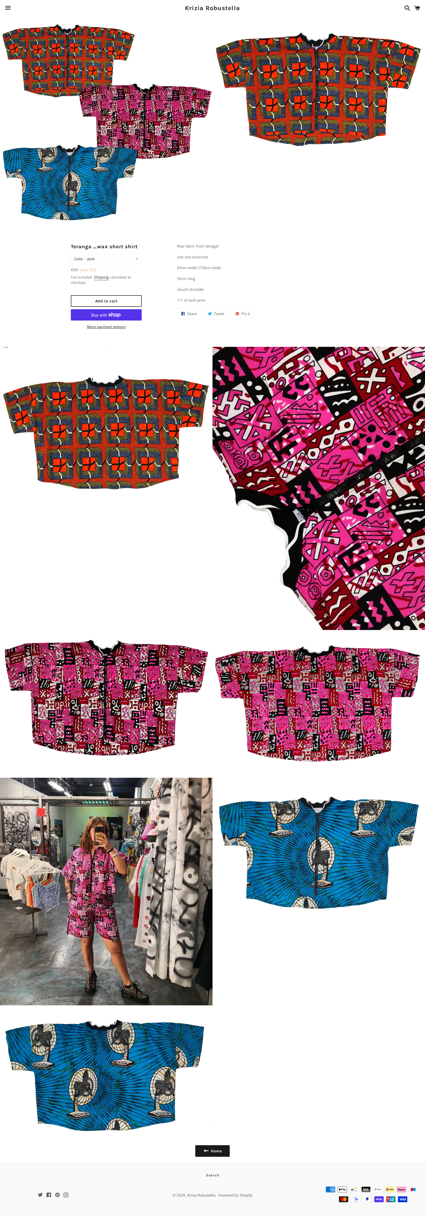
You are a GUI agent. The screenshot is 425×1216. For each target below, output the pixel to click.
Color (78, 258)
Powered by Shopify (235, 1195)
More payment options (106, 326)
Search (212, 1175)
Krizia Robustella (212, 8)
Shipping (101, 277)
